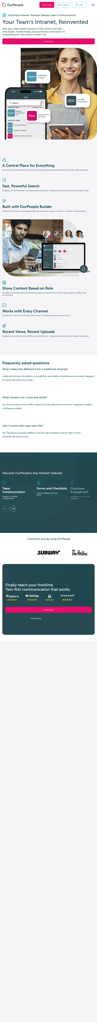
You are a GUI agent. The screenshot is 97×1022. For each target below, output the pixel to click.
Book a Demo (63, 5)
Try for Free (47, 5)
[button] (5, 509)
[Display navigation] (93, 4)
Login (81, 5)
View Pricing (36, 618)
